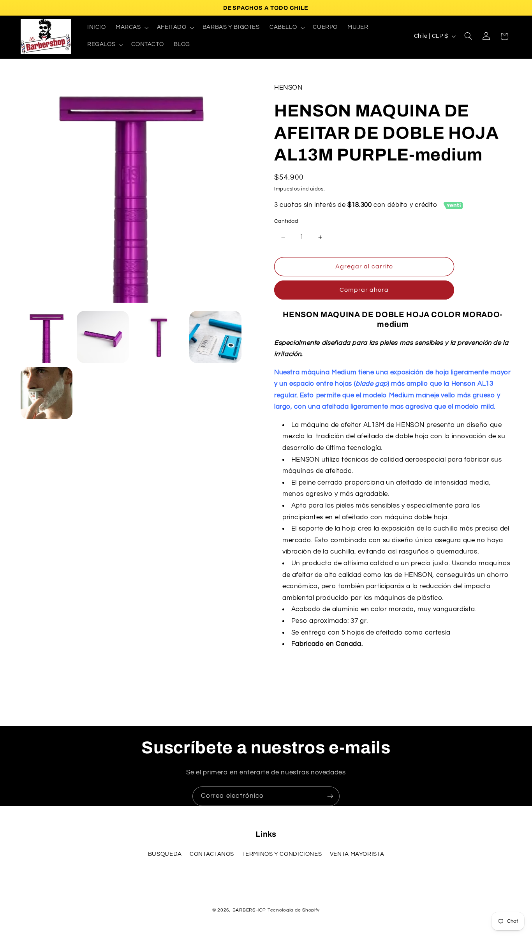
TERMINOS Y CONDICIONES (282, 854)
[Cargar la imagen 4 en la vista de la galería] (215, 337)
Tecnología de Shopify (294, 910)
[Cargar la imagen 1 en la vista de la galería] (47, 337)
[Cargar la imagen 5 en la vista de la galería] (47, 393)
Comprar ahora (364, 290)
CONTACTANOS (212, 854)
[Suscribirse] (330, 796)
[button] (131, 27)
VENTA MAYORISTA (357, 854)
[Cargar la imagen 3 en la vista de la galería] (159, 337)
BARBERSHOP (250, 910)
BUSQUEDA (165, 854)
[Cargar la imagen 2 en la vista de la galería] (103, 337)
